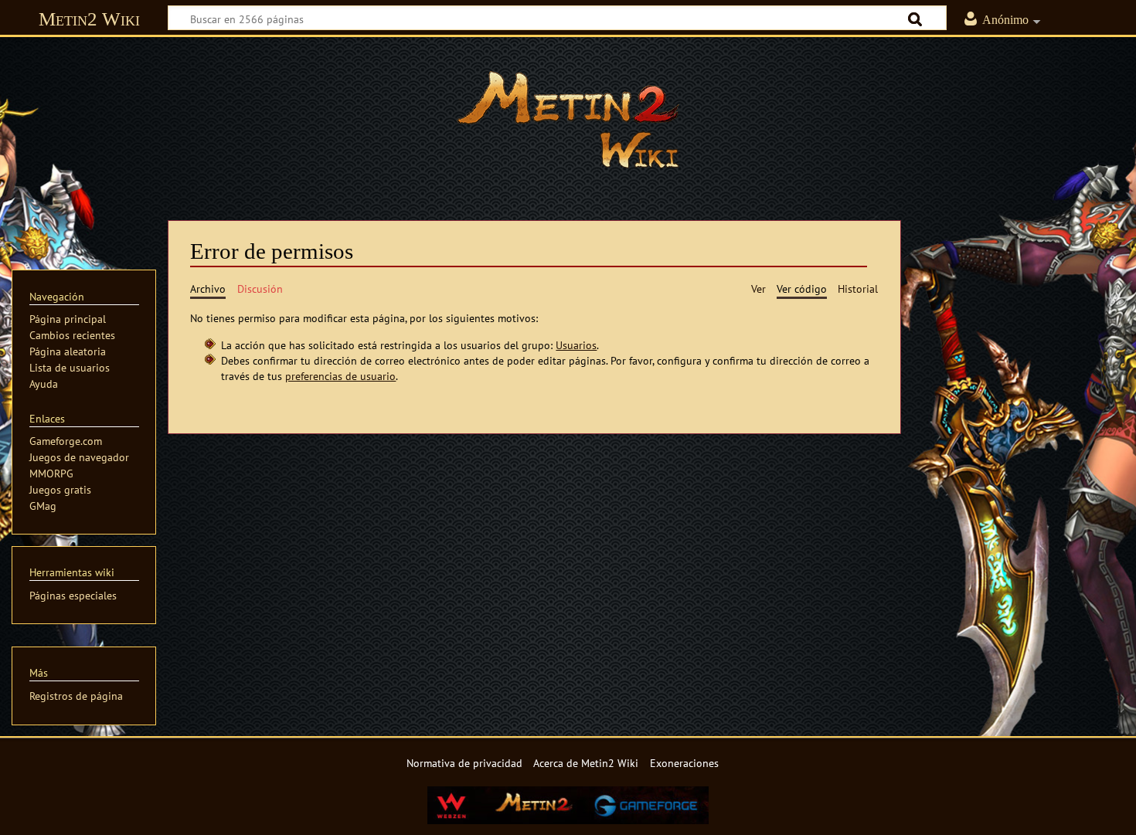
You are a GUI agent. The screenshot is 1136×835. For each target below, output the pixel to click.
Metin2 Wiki (89, 18)
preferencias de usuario (340, 375)
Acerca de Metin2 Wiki (585, 762)
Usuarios (576, 345)
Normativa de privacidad (464, 762)
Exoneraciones (684, 762)
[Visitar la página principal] (568, 119)
